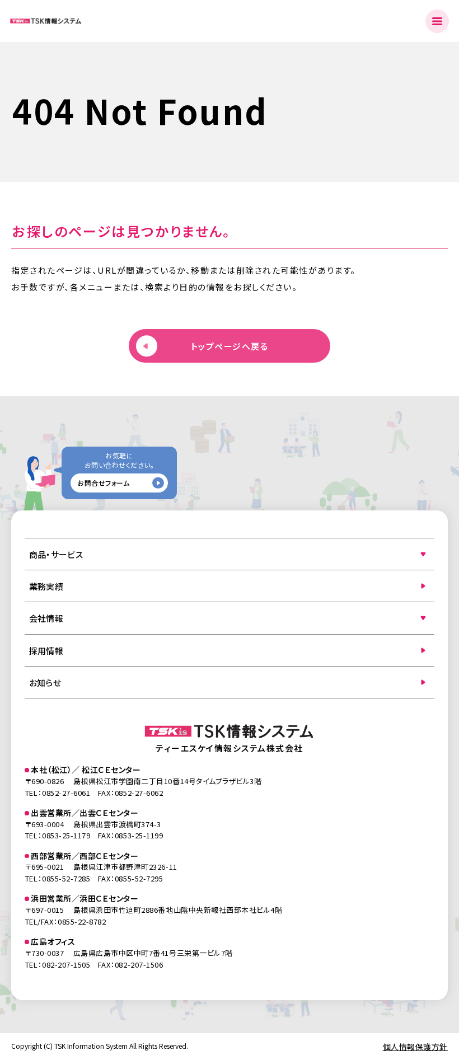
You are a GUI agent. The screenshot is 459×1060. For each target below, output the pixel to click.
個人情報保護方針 (415, 1046)
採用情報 (46, 650)
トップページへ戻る (230, 346)
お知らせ (45, 682)
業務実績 (46, 586)
